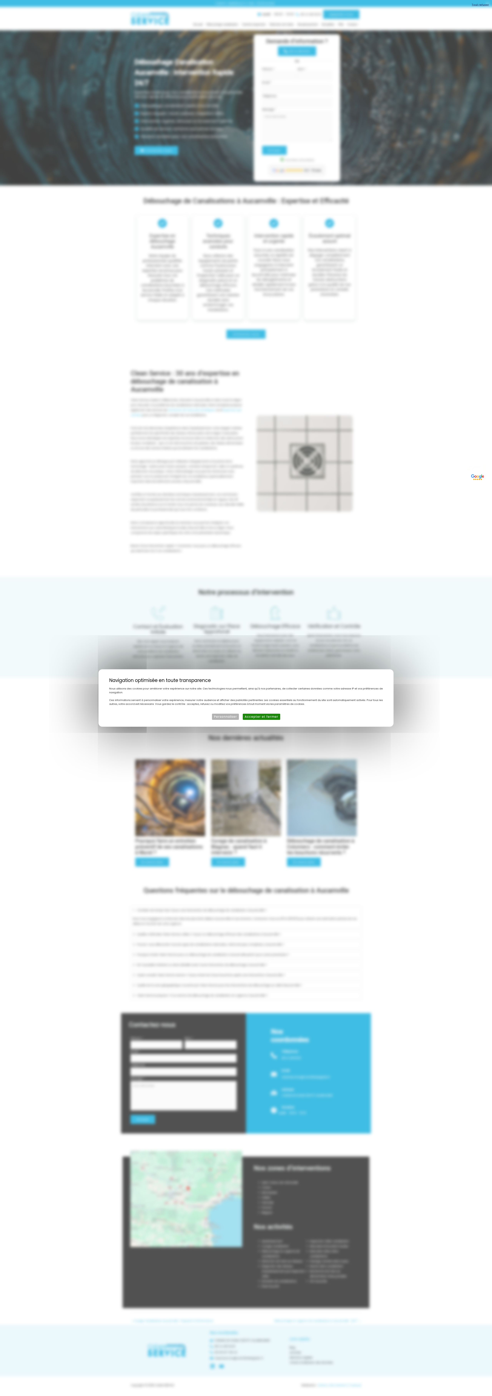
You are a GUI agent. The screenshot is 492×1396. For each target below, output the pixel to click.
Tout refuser (480, 5)
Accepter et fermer (261, 716)
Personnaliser (225, 716)
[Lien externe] (478, 476)
